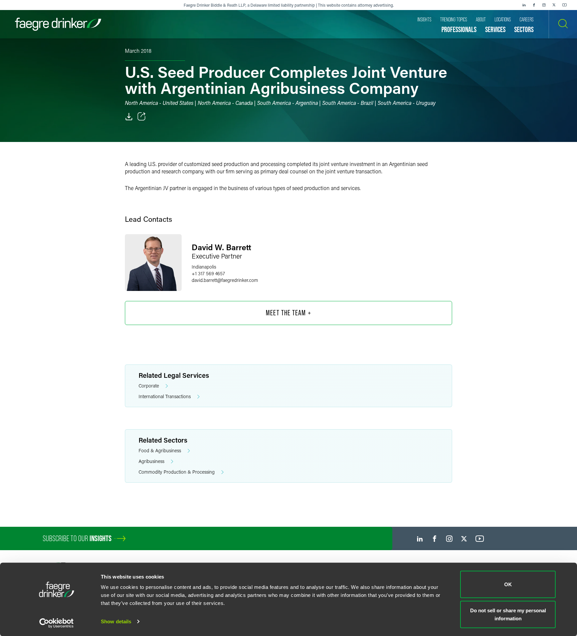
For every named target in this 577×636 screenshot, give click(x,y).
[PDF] (129, 116)
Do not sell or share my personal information (508, 614)
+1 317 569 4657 (208, 273)
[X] (554, 5)
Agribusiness (151, 461)
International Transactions (165, 396)
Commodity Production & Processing (177, 472)
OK (508, 584)
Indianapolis (204, 267)
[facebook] (534, 5)
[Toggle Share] (141, 116)
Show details (116, 621)
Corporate (149, 385)
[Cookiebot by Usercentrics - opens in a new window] (56, 623)
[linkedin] (524, 5)
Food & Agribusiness (160, 450)
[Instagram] (544, 5)
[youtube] (564, 5)
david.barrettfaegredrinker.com (225, 280)
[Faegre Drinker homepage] (58, 24)
